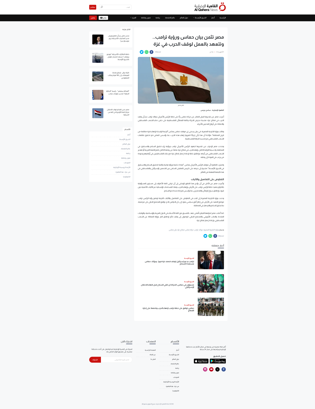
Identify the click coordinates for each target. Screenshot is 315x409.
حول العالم (184, 18)
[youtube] (211, 369)
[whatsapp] (147, 52)
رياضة (158, 18)
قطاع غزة (180, 230)
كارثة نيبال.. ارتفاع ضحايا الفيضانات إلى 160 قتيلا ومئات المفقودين (118, 75)
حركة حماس (189, 230)
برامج (104, 18)
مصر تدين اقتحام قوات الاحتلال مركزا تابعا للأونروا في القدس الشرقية (118, 112)
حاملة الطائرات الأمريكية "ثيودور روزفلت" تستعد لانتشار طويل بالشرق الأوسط (117, 56)
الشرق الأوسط (200, 18)
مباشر (92, 7)
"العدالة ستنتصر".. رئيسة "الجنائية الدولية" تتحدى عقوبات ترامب (117, 92)
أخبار (213, 18)
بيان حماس (173, 230)
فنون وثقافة (146, 18)
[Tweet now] (217, 369)
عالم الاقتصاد (170, 18)
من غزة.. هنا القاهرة (123, 172)
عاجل (93, 18)
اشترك (95, 360)
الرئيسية (223, 18)
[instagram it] (205, 369)
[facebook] (151, 52)
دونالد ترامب (198, 230)
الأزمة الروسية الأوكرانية (121, 167)
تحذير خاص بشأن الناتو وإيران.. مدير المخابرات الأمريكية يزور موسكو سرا (118, 38)
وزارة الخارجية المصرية (211, 230)
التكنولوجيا (126, 177)
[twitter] (142, 52)
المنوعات (127, 163)
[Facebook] (223, 369)
